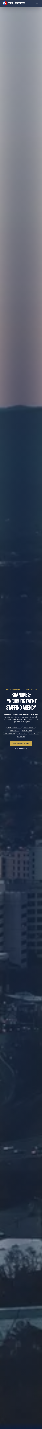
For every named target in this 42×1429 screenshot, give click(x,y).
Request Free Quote (21, 744)
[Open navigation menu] (37, 3)
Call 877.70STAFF (21, 749)
